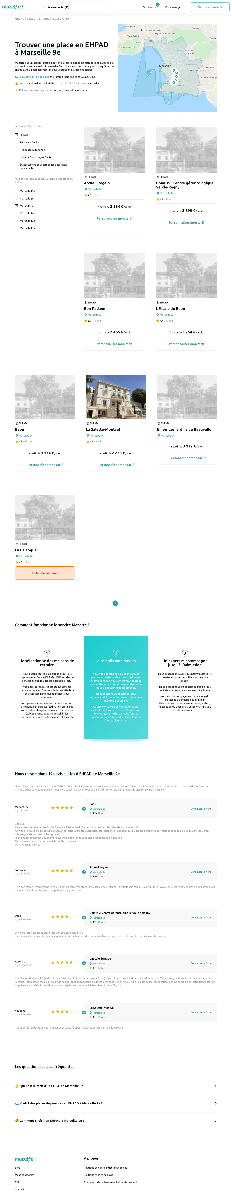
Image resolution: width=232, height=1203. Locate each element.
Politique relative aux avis (98, 1175)
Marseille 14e (27, 213)
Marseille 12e (27, 220)
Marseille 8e (26, 198)
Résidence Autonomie (32, 149)
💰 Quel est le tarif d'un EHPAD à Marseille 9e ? (50, 1086)
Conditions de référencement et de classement (110, 1182)
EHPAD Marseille (33, 19)
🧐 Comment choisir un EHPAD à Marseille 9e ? (49, 1120)
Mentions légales (24, 1175)
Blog (17, 1167)
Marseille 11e (27, 228)
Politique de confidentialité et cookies (105, 1167)
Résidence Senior (29, 142)
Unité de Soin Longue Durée (35, 157)
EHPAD (18, 19)
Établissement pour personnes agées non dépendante (43, 166)
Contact (19, 1189)
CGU (17, 1182)
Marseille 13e (27, 191)
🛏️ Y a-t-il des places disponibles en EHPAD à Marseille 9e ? (59, 1103)
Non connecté (211, 7)
